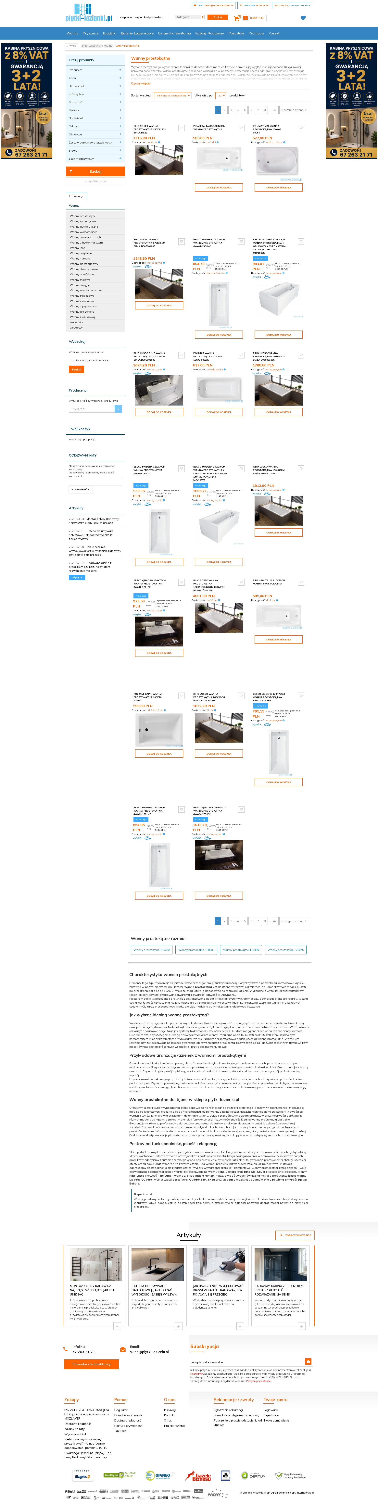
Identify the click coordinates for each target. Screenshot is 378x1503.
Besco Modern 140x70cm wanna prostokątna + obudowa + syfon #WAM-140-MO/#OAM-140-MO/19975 (210, 473)
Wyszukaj (77, 341)
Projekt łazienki (174, 1426)
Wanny (72, 33)
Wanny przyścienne (82, 274)
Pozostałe (236, 33)
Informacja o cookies (252, 1492)
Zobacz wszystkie (298, 1235)
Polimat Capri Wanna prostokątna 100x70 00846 (147, 697)
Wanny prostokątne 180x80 (196, 950)
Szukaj (95, 171)
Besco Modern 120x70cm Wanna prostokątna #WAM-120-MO (149, 470)
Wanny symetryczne (83, 221)
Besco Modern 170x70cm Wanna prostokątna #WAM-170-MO (269, 697)
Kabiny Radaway (209, 33)
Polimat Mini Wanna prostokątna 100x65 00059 (267, 129)
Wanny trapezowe (82, 295)
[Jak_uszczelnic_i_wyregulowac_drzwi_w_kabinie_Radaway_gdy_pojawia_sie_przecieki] (240, 1326)
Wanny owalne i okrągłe (86, 237)
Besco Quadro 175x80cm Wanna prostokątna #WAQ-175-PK (209, 811)
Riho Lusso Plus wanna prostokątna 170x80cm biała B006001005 (149, 356)
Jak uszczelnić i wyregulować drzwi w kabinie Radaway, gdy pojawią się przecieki (95, 551)
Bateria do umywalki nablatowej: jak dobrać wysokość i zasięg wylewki (91, 535)
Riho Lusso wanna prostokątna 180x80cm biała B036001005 (268, 356)
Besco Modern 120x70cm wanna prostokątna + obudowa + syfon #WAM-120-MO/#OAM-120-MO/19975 (269, 246)
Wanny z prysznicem (83, 306)
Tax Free (120, 1431)
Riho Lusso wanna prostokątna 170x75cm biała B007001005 (149, 243)
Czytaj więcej (140, 83)
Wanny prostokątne (83, 216)
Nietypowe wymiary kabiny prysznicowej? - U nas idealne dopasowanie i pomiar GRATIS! (85, 1443)
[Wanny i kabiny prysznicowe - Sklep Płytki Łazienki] (89, 12)
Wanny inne (77, 248)
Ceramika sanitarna (174, 33)
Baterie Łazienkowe (137, 33)
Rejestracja (271, 1415)
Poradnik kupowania (128, 1415)
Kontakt (169, 1415)
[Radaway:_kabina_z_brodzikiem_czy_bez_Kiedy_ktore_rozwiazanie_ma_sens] (302, 1326)
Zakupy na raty (74, 1429)
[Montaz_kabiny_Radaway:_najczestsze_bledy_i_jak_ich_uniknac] (117, 1326)
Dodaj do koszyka (219, 187)
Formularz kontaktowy (91, 1364)
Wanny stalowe (80, 280)
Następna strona (293, 110)
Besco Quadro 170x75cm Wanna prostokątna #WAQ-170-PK (149, 583)
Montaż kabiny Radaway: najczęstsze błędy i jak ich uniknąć (92, 1290)
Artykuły (76, 508)
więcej (76, 577)
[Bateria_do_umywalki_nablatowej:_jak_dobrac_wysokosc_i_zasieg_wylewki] (179, 1326)
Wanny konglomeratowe (86, 290)
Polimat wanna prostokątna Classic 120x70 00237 (208, 356)
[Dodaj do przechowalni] (181, 128)
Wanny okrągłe (80, 285)
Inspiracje (170, 1410)
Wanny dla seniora (82, 311)
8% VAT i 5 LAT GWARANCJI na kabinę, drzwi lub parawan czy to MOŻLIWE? (86, 1414)
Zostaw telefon (81, 489)
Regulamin (196, 1373)
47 (274, 110)
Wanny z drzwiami (82, 301)
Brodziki (110, 33)
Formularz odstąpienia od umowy (236, 1415)
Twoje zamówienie (276, 1420)
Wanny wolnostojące (83, 232)
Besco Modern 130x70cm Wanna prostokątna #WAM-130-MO (209, 243)
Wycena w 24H (75, 1434)
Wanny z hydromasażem (86, 242)
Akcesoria (76, 322)
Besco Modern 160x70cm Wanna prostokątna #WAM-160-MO (149, 811)
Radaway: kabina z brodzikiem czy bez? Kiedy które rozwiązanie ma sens (90, 566)
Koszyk (274, 33)
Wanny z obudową (82, 317)
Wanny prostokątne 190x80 (152, 950)
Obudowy (76, 327)
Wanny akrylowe (81, 253)
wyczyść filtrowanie (95, 181)
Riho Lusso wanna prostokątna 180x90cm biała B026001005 (209, 697)
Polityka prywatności (128, 1426)
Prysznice (91, 33)
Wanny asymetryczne (84, 226)
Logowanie (271, 1410)
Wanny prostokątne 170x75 (286, 950)
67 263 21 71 (83, 1351)
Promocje (256, 33)
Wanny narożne (80, 258)
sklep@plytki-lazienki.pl (149, 1351)
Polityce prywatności (258, 1381)
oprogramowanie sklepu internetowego (291, 1492)
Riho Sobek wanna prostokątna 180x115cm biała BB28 (149, 129)
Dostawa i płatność (77, 1424)
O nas (168, 1420)
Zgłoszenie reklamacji (228, 1410)
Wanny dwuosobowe (84, 269)
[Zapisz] (308, 1361)
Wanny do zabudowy (84, 264)
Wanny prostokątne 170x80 (241, 950)
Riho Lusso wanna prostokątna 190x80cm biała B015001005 (268, 470)
